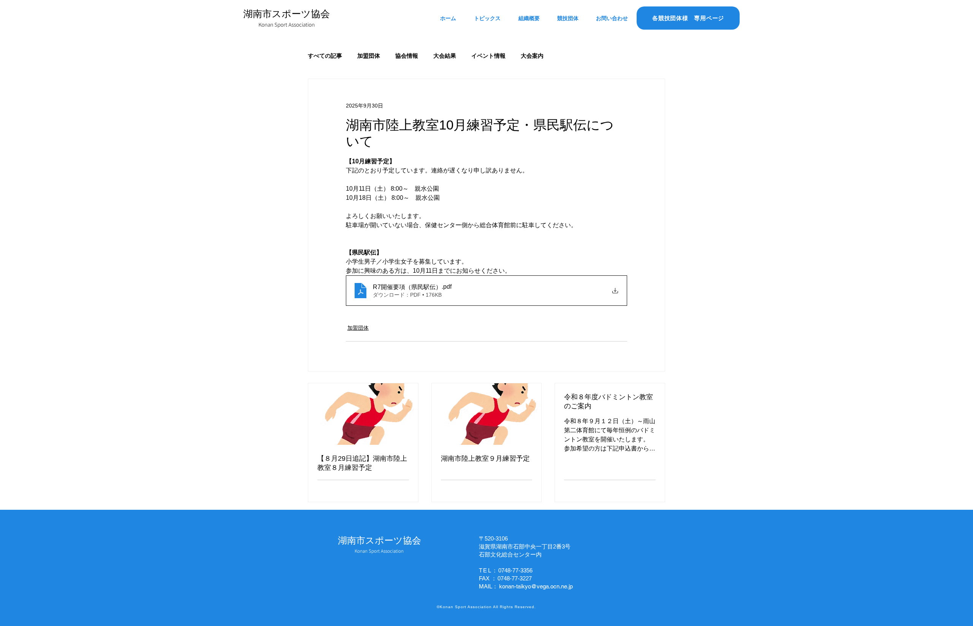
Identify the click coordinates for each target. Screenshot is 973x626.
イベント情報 (488, 55)
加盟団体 (368, 55)
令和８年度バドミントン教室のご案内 (608, 401)
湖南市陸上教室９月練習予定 (485, 458)
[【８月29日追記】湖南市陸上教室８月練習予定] (363, 414)
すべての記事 (325, 55)
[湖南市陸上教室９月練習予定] (487, 414)
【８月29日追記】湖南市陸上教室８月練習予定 (362, 463)
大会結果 (444, 55)
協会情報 (406, 55)
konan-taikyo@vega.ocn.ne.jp (536, 586)
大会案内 (532, 55)
